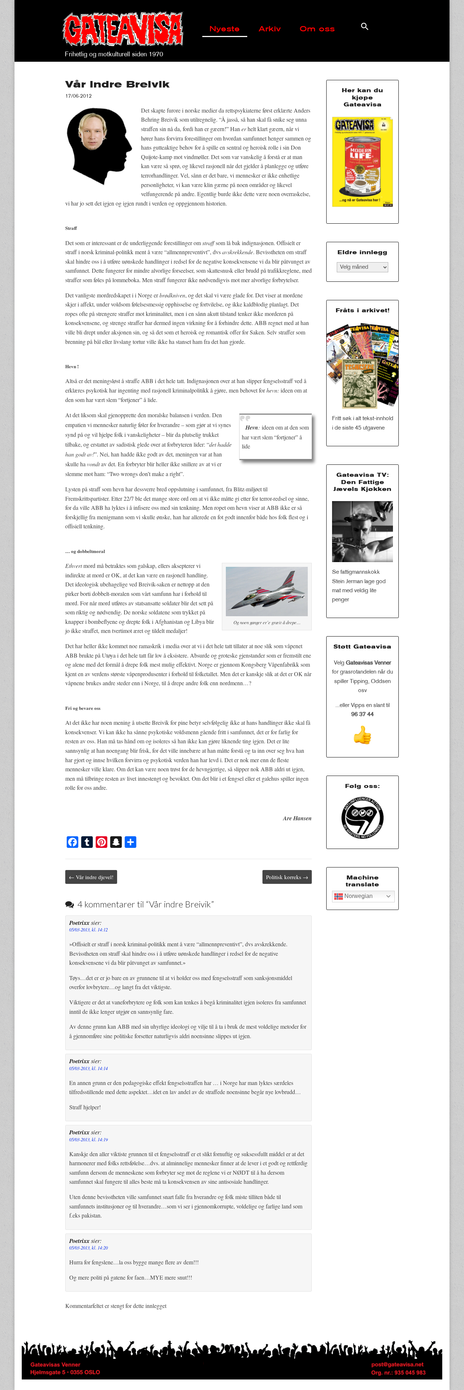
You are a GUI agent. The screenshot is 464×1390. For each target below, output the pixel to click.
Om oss (317, 29)
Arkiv (270, 29)
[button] (365, 26)
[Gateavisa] (122, 25)
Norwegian (358, 896)
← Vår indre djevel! (91, 877)
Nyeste (225, 29)
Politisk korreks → (287, 877)
